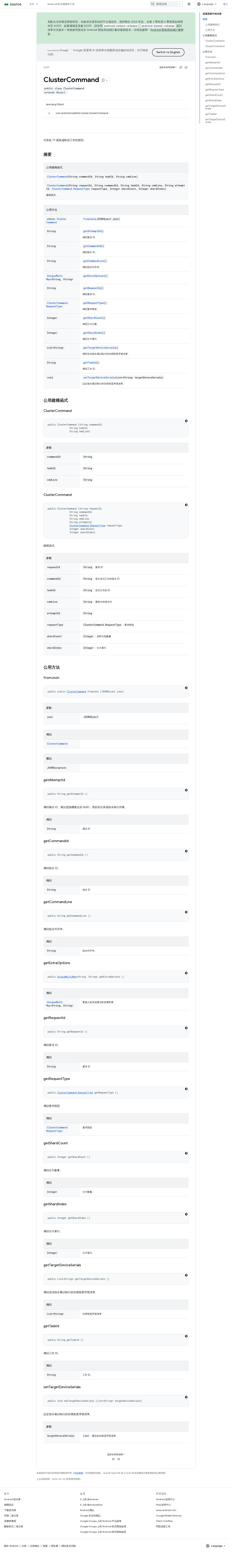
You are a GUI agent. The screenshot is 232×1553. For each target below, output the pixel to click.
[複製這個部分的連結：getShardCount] (71, 1143)
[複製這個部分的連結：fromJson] (62, 678)
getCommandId (92, 246)
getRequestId (92, 288)
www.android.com (166, 1510)
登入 (225, 4)
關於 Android (11, 1546)
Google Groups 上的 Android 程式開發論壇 (103, 1526)
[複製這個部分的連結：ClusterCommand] (75, 411)
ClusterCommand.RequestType (71, 188)
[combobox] (166, 4)
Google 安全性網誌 (90, 1515)
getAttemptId (92, 231)
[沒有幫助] (186, 67)
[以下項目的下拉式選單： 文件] (38, 4)
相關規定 (9, 1504)
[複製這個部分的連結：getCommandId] (72, 841)
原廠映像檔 (10, 1521)
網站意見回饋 (68, 1546)
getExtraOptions (94, 275)
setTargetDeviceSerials (99, 377)
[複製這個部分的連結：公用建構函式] (71, 401)
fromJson (89, 219)
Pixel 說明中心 (163, 1504)
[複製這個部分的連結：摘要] (55, 155)
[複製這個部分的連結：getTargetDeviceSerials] (84, 1265)
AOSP (46, 67)
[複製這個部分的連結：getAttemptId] (68, 780)
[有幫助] (180, 67)
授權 (45, 1546)
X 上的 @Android (89, 1499)
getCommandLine (93, 261)
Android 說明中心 (165, 1499)
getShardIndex (92, 332)
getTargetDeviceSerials (99, 347)
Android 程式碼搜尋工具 (61, 4)
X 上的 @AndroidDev (91, 1504)
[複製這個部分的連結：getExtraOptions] (73, 963)
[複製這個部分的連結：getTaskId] (62, 1326)
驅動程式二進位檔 (13, 1526)
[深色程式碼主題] (186, 421)
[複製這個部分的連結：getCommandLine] (75, 902)
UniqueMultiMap (66, 976)
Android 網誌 (87, 1510)
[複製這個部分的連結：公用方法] (63, 668)
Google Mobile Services (168, 1515)
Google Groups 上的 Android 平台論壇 (100, 1521)
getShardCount (92, 317)
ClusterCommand (57, 176)
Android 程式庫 (12, 1499)
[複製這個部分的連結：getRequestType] (73, 1079)
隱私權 (54, 1546)
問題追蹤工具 (163, 1526)
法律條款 (34, 1546)
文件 (31, 4)
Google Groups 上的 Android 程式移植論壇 (103, 1531)
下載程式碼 (10, 1510)
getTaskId (89, 362)
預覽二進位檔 (11, 1515)
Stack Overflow (164, 1521)
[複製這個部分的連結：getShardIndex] (70, 1204)
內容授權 (78, 1473)
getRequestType (93, 303)
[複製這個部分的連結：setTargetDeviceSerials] (84, 1387)
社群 (24, 1546)
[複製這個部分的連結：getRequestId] (68, 1018)
